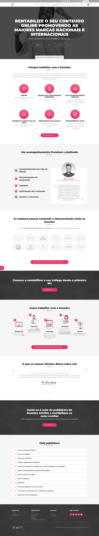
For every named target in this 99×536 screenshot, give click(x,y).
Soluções (35, 4)
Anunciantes (42, 4)
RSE (85, 4)
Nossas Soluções (35, 514)
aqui (23, 335)
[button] (88, 4)
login (74, 1)
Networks (61, 4)
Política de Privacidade (77, 527)
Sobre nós (75, 4)
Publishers (55, 4)
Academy (81, 4)
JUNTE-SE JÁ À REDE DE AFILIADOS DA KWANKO (48, 347)
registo (79, 1)
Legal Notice (68, 527)
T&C (72, 527)
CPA (87, 527)
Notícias (52, 514)
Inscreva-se (48, 289)
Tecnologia (68, 4)
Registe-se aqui (48, 135)
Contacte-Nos (15, 515)
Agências (49, 4)
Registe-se (48, 425)
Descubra (48, 262)
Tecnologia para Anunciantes (38, 519)
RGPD (84, 527)
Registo (38, 45)
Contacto (86, 1)
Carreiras (14, 514)
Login (59, 45)
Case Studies (54, 515)
